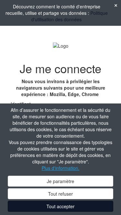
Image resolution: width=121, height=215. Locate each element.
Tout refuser (60, 194)
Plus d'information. (60, 168)
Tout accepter (60, 206)
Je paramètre (60, 181)
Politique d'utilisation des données (69, 16)
